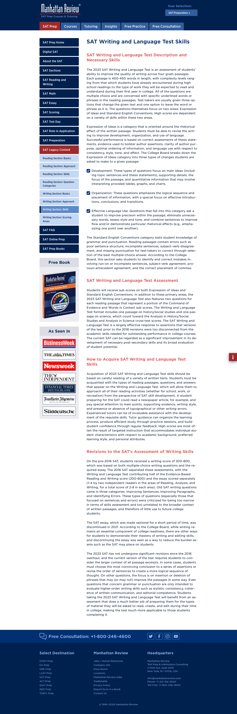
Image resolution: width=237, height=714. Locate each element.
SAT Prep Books (53, 248)
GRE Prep (45, 669)
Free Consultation (167, 26)
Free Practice (134, 26)
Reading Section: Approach (59, 166)
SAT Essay (50, 103)
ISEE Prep (45, 689)
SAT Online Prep (54, 239)
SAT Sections (51, 70)
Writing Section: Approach (58, 201)
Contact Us (100, 693)
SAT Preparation (54, 140)
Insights (111, 26)
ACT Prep (45, 681)
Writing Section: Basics (56, 193)
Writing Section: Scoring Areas (57, 219)
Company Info (102, 665)
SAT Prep (50, 26)
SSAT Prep (46, 685)
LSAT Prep (46, 673)
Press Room (101, 669)
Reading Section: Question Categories (58, 183)
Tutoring (91, 26)
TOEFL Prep (47, 693)
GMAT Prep (46, 661)
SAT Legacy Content (56, 149)
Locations (99, 673)
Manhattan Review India (108, 677)
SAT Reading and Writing (54, 82)
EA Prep (44, 665)
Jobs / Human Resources (108, 661)
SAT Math (49, 93)
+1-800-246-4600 (111, 636)
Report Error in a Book (107, 689)
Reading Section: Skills (56, 174)
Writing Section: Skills (55, 209)
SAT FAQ (49, 230)
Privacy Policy (102, 685)
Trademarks (100, 681)
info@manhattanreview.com (164, 678)
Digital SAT (50, 51)
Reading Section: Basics (57, 158)
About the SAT (53, 61)
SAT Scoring (51, 112)
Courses (70, 26)
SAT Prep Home (53, 42)
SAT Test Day (52, 121)
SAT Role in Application (59, 131)
